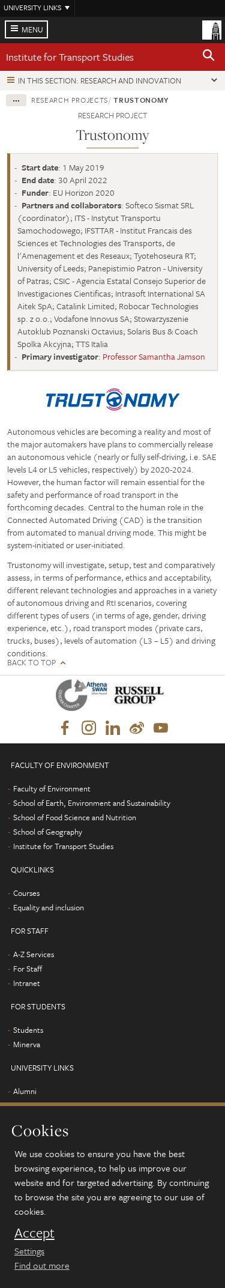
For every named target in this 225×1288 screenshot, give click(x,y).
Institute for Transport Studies (70, 56)
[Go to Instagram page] (89, 728)
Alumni (25, 1091)
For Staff (27, 969)
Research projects (69, 99)
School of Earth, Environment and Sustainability (91, 803)
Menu (32, 29)
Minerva (26, 1044)
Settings (29, 1250)
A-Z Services (33, 954)
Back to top (31, 662)
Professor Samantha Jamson (154, 356)
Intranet (26, 983)
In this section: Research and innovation (99, 80)
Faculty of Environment (52, 788)
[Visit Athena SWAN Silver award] (84, 697)
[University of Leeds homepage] (211, 28)
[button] (209, 57)
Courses (26, 893)
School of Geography (47, 832)
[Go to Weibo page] (137, 728)
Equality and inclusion (48, 907)
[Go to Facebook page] (65, 728)
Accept (34, 1233)
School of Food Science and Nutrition (74, 817)
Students (28, 1030)
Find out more (42, 1265)
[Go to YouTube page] (161, 728)
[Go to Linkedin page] (113, 728)
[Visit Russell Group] (141, 697)
